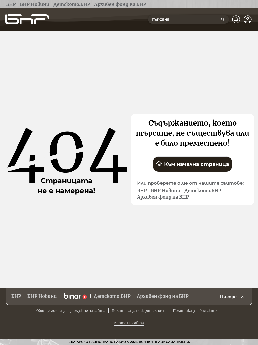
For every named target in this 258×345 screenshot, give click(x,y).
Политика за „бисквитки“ (197, 310)
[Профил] (247, 19)
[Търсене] (223, 19)
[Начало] (27, 19)
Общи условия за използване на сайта (70, 310)
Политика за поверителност (139, 310)
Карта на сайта (129, 323)
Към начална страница (196, 164)
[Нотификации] (236, 19)
